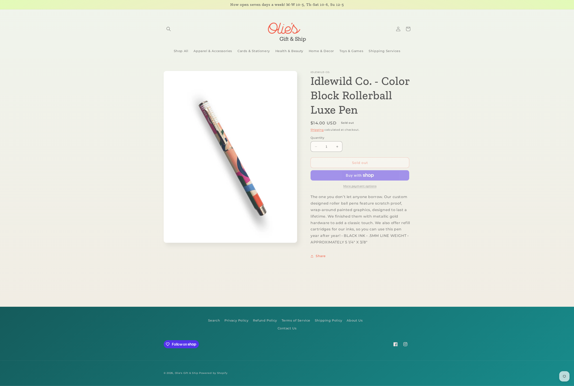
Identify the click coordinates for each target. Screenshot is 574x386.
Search (214, 320)
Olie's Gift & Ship (186, 373)
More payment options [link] (359, 186)
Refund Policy (265, 320)
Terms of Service (296, 320)
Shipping (317, 129)
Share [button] (321, 256)
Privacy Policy (236, 320)
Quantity (317, 137)
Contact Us (287, 328)
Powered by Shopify (213, 373)
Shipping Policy (328, 320)
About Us (355, 320)
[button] (169, 29)
